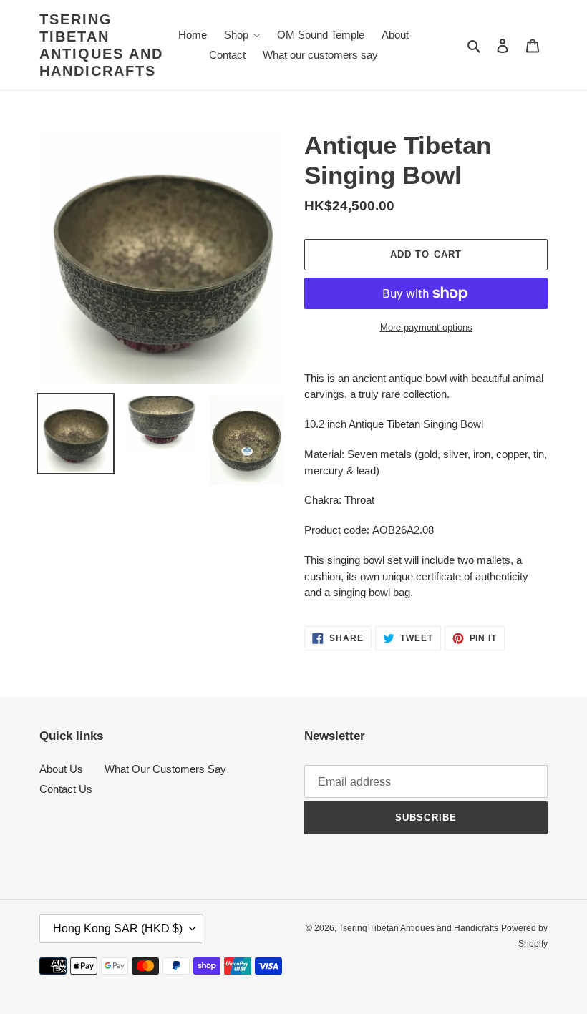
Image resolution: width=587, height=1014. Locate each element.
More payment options (426, 327)
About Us (61, 769)
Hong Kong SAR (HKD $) (118, 928)
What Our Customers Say (165, 769)
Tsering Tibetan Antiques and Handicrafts (101, 45)
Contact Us (65, 789)
